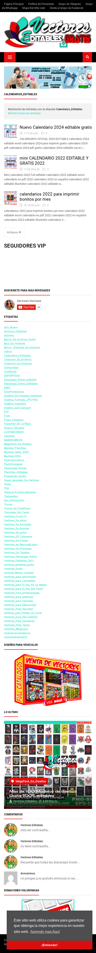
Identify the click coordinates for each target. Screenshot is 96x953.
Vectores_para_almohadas (20, 577)
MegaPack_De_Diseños (18, 444)
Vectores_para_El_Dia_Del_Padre (23, 589)
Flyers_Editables (13, 420)
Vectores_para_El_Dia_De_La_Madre (25, 585)
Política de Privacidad (41, 4)
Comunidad (11, 367)
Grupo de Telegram (69, 4)
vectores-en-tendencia (17, 633)
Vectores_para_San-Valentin (21, 617)
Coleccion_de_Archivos (17, 359)
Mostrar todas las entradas (24, 113)
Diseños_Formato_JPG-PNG (21, 400)
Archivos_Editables (15, 331)
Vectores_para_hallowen (18, 601)
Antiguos (13, 232)
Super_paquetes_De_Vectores (21, 480)
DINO (7, 387)
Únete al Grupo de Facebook (66, 8)
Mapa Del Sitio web (34, 8)
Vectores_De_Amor (15, 520)
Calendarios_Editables (17, 355)
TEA (6, 488)
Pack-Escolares (13, 464)
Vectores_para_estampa (18, 597)
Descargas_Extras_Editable (20, 379)
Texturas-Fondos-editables (20, 492)
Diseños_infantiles (15, 404)
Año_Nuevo (11, 327)
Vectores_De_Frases (16, 540)
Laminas (9, 436)
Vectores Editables (32, 825)
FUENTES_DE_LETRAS (17, 424)
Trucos (8, 504)
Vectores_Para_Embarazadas (22, 593)
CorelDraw (10, 371)
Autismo (9, 335)
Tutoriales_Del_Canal (16, 512)
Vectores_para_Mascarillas (20, 605)
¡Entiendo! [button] (50, 945)
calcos (8, 351)
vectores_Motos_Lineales (19, 572)
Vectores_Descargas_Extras (20, 556)
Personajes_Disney (15, 468)
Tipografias (11, 496)
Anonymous (28, 873)
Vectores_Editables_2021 (19, 560)
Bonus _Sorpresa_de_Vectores (22, 347)
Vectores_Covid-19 (15, 516)
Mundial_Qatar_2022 (16, 452)
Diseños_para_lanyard (17, 408)
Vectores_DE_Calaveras (18, 536)
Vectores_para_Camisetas (19, 581)
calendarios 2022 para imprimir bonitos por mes (49, 196)
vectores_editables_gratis (19, 564)
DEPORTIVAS (12, 375)
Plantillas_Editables (16, 472)
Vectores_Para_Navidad (18, 609)
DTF (6, 412)
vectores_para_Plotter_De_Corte (23, 613)
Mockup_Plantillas (15, 448)
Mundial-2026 (12, 456)
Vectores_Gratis (13, 568)
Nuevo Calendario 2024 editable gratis (56, 127)
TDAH (7, 484)
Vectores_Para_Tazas (17, 625)
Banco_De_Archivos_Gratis (20, 339)
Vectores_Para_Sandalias (19, 621)
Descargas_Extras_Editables (21, 383)
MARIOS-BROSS (13, 440)
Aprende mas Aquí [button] (45, 932)
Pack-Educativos (14, 460)
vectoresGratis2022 (15, 637)
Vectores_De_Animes (16, 528)
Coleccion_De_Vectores (18, 363)
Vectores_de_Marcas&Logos (21, 544)
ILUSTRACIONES (14, 432)
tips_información (14, 500)
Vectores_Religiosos (16, 629)
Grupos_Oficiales (14, 428)
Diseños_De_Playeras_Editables (23, 396)
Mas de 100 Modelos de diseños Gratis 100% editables (42, 793)
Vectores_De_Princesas (18, 548)
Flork (7, 416)
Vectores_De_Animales (17, 524)
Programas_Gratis (15, 476)
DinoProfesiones (14, 391)
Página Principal (14, 4)
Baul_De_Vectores (14, 343)
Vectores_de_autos (15, 532)
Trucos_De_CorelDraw (17, 508)
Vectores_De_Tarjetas (16, 552)
